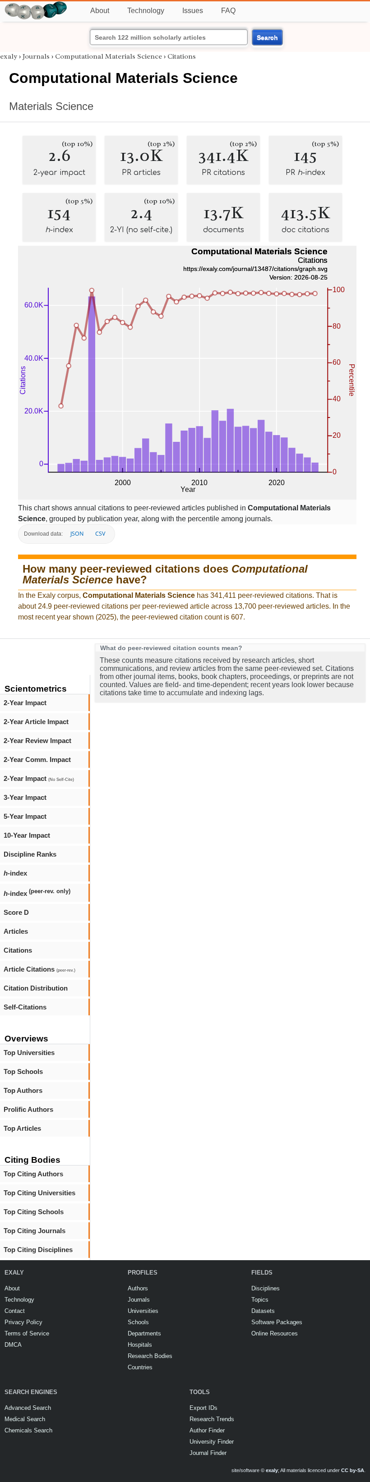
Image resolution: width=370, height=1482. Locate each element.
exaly (8, 56)
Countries (140, 1367)
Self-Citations (25, 1007)
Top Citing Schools (34, 1212)
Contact (15, 1311)
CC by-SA (352, 1470)
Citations (18, 950)
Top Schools (23, 1071)
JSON (76, 533)
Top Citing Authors (33, 1174)
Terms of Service (27, 1333)
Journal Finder (208, 1453)
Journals (36, 56)
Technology (145, 10)
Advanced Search (28, 1407)
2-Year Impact (25, 703)
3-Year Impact (25, 797)
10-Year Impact (27, 835)
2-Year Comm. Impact (37, 759)
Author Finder (207, 1430)
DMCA (13, 1344)
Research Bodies (150, 1356)
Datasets (263, 1311)
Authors (138, 1288)
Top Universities (29, 1052)
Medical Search (25, 1419)
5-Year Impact (25, 816)
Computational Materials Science (108, 56)
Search (267, 37)
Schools (138, 1322)
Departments (144, 1333)
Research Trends (212, 1419)
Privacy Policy (23, 1322)
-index (15, 873)
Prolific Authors (28, 1109)
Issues (192, 10)
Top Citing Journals (34, 1230)
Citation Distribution (36, 988)
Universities (143, 1311)
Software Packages (276, 1322)
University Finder (212, 1441)
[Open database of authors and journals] (36, 5)
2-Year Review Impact (37, 740)
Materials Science (51, 106)
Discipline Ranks (30, 854)
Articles (16, 931)
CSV (100, 533)
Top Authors (23, 1090)
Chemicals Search (28, 1430)
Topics (259, 1299)
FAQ (228, 10)
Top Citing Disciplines (38, 1249)
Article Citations (39, 969)
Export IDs (203, 1407)
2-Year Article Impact (36, 721)
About (99, 10)
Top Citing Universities (39, 1193)
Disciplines (265, 1288)
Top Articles (22, 1128)
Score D (16, 912)
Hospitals (140, 1344)
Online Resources (274, 1333)
